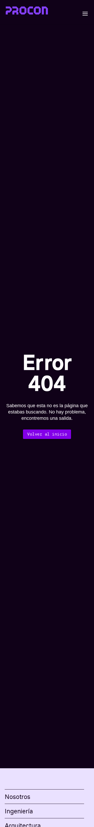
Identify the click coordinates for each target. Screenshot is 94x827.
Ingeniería (19, 811)
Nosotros (17, 797)
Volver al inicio (47, 434)
